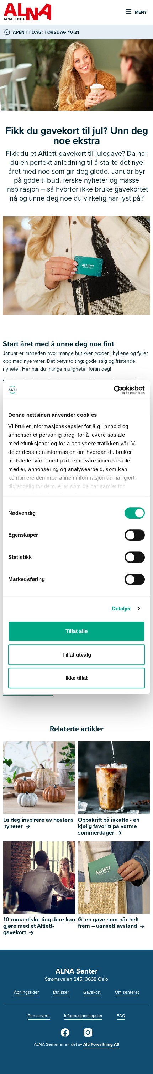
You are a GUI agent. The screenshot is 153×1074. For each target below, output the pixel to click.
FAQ (121, 1016)
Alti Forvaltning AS (101, 1044)
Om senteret (127, 992)
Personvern (39, 1016)
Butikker (61, 992)
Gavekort (92, 992)
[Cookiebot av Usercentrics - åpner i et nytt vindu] (114, 390)
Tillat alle (76, 631)
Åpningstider (26, 992)
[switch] (135, 535)
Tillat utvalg (76, 655)
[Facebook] (65, 1035)
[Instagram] (88, 1035)
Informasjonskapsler (83, 1016)
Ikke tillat (76, 678)
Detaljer (121, 608)
